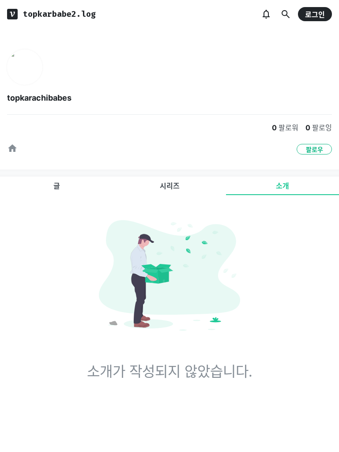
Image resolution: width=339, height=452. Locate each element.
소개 (282, 185)
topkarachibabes (39, 97)
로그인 (315, 14)
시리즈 (170, 185)
